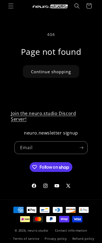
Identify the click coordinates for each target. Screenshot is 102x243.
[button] (11, 6)
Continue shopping (51, 71)
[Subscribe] (81, 147)
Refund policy (83, 238)
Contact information (71, 230)
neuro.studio (38, 230)
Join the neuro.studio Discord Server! (43, 116)
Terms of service (26, 238)
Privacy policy (56, 238)
